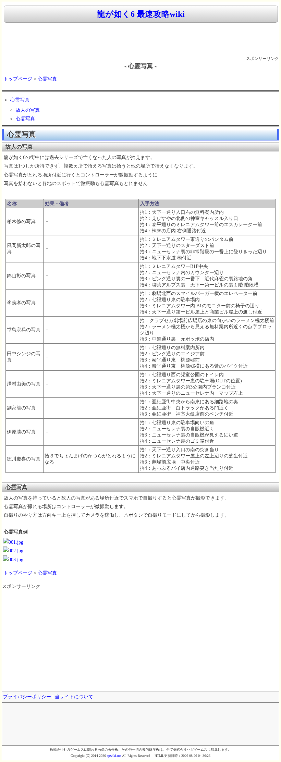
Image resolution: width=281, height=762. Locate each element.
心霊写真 (47, 79)
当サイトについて (74, 696)
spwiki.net (114, 756)
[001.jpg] (13, 542)
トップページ (17, 79)
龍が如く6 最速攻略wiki (141, 14)
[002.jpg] (13, 550)
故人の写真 (28, 110)
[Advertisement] (140, 39)
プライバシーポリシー (27, 696)
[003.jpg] (13, 559)
